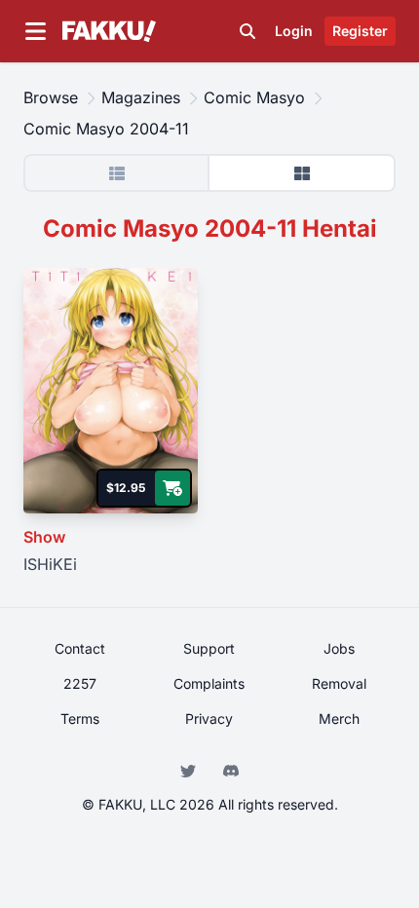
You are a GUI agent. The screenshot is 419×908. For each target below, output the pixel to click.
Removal (339, 683)
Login (294, 30)
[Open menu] (35, 31)
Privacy (209, 718)
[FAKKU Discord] (231, 769)
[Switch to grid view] (302, 173)
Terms (79, 718)
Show (44, 537)
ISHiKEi (50, 564)
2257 (79, 683)
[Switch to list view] (117, 173)
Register (360, 30)
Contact (80, 648)
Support (209, 648)
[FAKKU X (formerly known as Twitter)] (190, 769)
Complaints (209, 683)
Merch (339, 718)
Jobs (339, 648)
